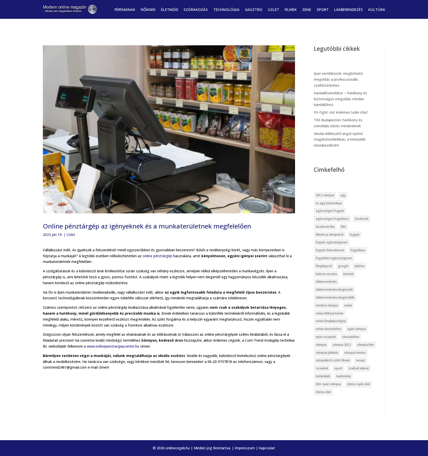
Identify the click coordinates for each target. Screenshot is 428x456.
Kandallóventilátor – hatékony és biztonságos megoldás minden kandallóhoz (340, 99)
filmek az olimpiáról (330, 234)
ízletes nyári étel (358, 384)
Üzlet (273, 9)
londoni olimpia (327, 305)
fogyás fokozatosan (330, 250)
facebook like (325, 227)
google (343, 266)
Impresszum (245, 448)
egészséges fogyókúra (332, 219)
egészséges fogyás (330, 211)
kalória (359, 266)
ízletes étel (323, 392)
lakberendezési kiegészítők (335, 297)
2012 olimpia (325, 195)
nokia (348, 305)
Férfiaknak (124, 9)
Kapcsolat (267, 448)
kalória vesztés (326, 274)
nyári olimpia (357, 329)
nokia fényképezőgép (331, 321)
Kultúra (376, 9)
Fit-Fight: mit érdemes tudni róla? (341, 112)
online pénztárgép (157, 255)
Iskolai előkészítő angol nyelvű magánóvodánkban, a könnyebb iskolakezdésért (340, 139)
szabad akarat (358, 368)
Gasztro (253, 9)
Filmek (291, 9)
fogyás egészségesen (332, 242)
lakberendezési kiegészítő (334, 289)
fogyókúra (357, 250)
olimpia (321, 345)
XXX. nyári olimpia (328, 384)
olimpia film (365, 345)
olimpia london (355, 353)
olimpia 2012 (342, 345)
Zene (306, 9)
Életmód (169, 9)
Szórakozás (196, 9)
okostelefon (350, 337)
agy (343, 195)
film (343, 227)
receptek (322, 368)
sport (338, 368)
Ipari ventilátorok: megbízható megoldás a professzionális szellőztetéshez (338, 79)
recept (360, 360)
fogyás (355, 234)
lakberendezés (326, 281)
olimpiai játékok (327, 353)
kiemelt (348, 274)
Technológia (226, 9)
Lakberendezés (348, 9)
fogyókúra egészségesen (334, 258)
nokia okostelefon (328, 329)
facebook (361, 219)
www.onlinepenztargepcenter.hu (113, 346)
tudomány (343, 376)
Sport (323, 9)
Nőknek (148, 9)
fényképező (324, 266)
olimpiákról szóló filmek (333, 360)
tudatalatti (323, 376)
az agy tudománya (329, 203)
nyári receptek (326, 337)
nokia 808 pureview (329, 313)
